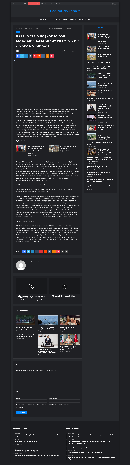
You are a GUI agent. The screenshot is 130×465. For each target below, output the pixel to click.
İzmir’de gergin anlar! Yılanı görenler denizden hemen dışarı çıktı (98, 167)
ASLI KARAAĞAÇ (23, 51)
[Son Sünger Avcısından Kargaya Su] (70, 320)
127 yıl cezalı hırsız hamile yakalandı (103, 47)
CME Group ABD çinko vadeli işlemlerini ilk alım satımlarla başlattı (100, 180)
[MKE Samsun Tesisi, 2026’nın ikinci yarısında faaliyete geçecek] (91, 136)
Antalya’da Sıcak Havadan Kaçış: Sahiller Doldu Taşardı (47, 328)
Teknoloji (73, 19)
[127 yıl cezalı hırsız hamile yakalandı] (54, 148)
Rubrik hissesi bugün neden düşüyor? (99, 62)
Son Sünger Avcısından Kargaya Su (67, 328)
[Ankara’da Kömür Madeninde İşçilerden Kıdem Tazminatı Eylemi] (91, 151)
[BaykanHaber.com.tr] (65, 11)
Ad (17, 391)
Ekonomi (57, 19)
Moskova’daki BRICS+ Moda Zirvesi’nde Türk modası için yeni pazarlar (105, 118)
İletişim (87, 19)
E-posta (18, 398)
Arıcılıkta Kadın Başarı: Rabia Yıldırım (50, 3)
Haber (50, 19)
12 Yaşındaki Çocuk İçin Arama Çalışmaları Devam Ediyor (25, 335)
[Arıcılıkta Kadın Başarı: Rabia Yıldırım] (91, 56)
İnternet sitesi (53, 398)
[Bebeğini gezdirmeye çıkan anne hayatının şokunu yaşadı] (25, 320)
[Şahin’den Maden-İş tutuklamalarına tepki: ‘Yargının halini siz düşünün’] (48, 341)
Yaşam (81, 19)
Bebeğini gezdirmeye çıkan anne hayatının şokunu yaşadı (25, 328)
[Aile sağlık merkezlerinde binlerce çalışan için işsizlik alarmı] (70, 339)
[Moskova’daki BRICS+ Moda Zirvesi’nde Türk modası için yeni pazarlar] (91, 117)
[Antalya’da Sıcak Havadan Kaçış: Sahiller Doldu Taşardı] (48, 320)
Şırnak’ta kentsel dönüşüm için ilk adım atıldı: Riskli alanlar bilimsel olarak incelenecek (105, 38)
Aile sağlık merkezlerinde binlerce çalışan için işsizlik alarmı (69, 348)
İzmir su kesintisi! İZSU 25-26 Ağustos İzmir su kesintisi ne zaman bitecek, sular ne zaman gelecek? (100, 159)
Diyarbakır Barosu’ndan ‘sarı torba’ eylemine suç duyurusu (98, 173)
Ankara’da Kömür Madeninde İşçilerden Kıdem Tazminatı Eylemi (105, 151)
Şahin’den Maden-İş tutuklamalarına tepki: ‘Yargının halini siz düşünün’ (47, 351)
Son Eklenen (100, 28)
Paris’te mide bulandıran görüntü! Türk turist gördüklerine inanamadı (99, 68)
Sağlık (65, 19)
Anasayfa (43, 19)
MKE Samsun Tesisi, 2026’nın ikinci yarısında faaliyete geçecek (105, 136)
